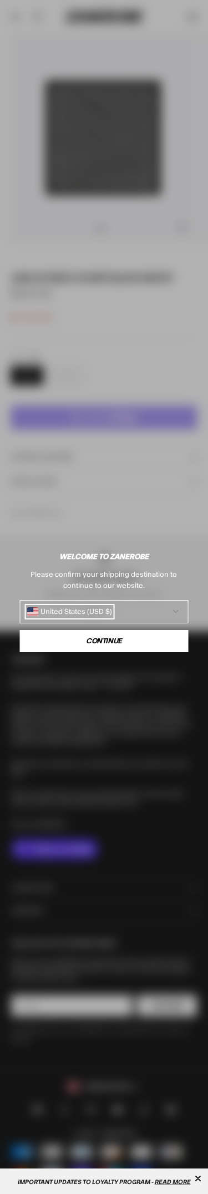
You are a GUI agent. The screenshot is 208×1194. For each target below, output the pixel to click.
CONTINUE (104, 641)
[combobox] (69, 611)
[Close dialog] (198, 1178)
